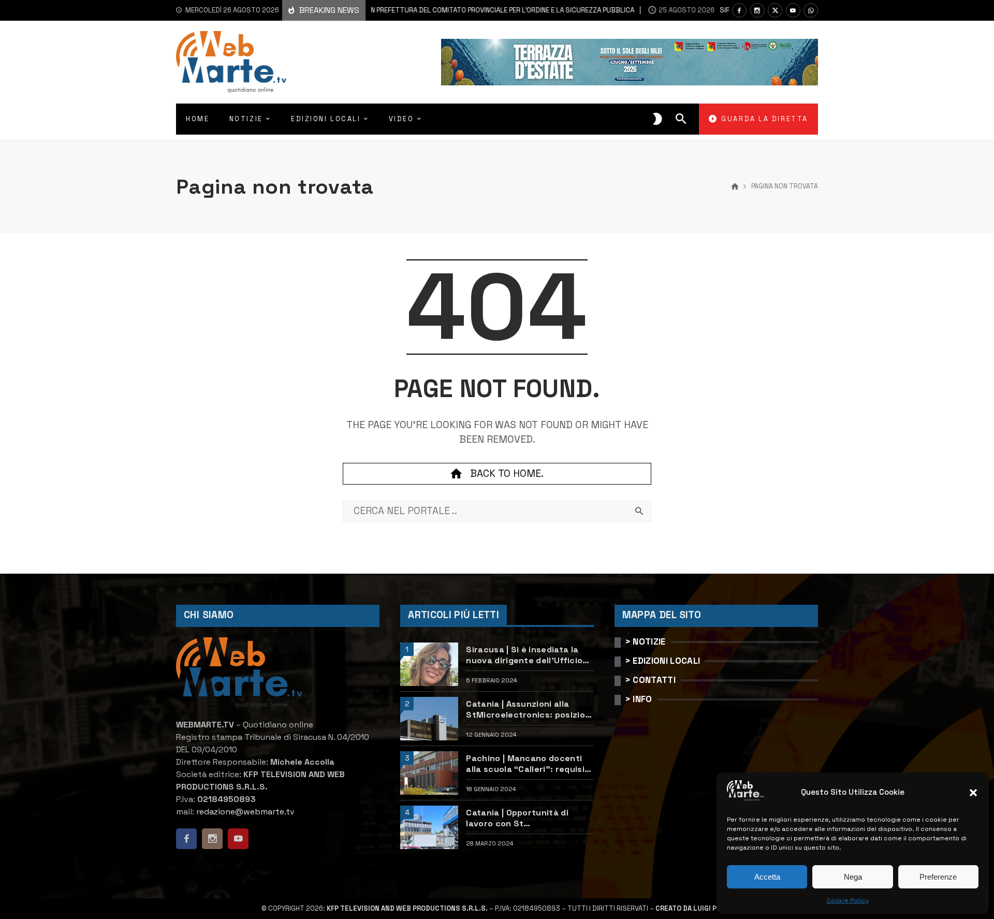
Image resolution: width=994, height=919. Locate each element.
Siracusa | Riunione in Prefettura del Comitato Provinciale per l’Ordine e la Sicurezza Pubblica (421, 10)
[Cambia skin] (657, 119)
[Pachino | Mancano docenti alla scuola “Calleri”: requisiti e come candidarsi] (429, 773)
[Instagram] (757, 10)
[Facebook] (739, 10)
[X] (775, 10)
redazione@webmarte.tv (245, 811)
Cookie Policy (848, 900)
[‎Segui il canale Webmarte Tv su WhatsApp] (810, 10)
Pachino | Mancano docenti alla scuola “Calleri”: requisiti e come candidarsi (528, 764)
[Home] (735, 187)
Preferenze (938, 876)
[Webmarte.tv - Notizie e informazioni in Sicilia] (231, 62)
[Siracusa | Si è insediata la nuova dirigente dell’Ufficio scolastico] (429, 664)
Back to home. (507, 473)
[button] (973, 792)
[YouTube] (793, 10)
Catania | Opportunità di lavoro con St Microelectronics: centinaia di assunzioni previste (526, 818)
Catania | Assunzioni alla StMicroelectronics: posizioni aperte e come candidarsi (529, 709)
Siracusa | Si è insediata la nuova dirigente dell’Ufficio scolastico (524, 655)
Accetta (767, 876)
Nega (853, 876)
